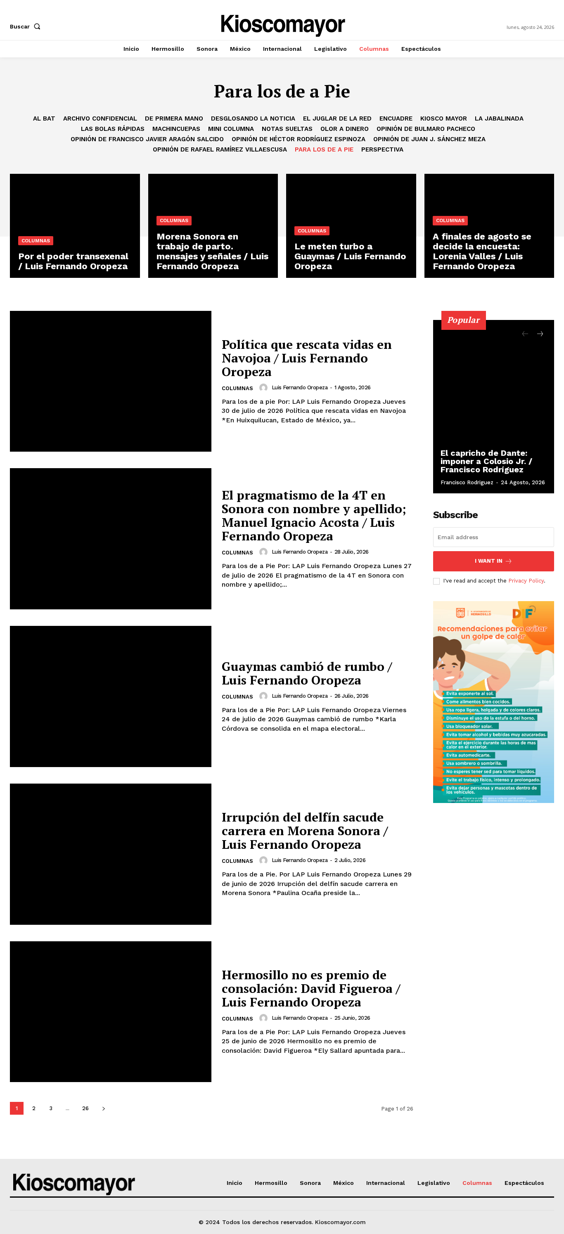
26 (85, 1108)
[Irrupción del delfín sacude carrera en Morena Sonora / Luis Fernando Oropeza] (110, 854)
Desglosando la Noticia (253, 118)
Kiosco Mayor (443, 118)
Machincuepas (176, 129)
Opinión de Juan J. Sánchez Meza (429, 139)
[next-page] (103, 1108)
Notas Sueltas (287, 129)
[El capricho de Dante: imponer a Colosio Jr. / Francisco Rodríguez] (494, 406)
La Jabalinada (499, 118)
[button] (27, 26)
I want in (488, 561)
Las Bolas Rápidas (113, 129)
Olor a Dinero (344, 129)
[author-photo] (264, 388)
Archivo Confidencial (100, 118)
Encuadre (395, 118)
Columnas (35, 241)
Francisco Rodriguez (467, 482)
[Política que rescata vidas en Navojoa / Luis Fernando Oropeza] (110, 381)
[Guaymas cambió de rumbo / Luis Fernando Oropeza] (110, 696)
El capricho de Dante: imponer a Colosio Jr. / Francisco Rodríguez (486, 461)
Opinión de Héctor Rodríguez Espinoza (298, 139)
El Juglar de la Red (337, 118)
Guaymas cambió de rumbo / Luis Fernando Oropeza (307, 673)
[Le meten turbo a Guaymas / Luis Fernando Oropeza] (351, 226)
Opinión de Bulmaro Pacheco (426, 129)
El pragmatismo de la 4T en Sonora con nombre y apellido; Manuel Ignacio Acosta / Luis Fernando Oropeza (314, 515)
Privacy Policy (526, 581)
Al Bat (44, 118)
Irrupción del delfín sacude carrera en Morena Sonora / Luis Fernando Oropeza (305, 831)
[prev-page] (525, 334)
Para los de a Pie (324, 149)
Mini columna (231, 129)
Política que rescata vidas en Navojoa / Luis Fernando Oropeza (307, 358)
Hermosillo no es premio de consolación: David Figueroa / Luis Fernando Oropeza (311, 988)
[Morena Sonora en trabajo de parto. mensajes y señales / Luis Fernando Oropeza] (213, 226)
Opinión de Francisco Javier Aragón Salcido (147, 139)
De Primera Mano (174, 118)
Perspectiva (382, 149)
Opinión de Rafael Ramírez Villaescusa (220, 149)
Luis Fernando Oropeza (300, 387)
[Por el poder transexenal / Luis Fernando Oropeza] (75, 226)
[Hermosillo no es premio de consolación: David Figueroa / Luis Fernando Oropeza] (110, 1011)
